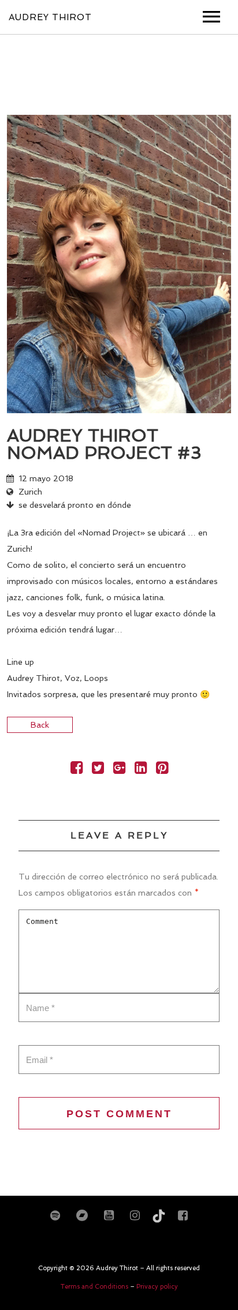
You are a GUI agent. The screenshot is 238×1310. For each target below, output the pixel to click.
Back (40, 724)
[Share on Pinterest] (162, 769)
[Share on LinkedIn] (140, 769)
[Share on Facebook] (76, 769)
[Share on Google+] (119, 769)
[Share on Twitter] (98, 769)
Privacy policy (157, 1286)
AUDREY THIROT (50, 17)
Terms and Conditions (95, 1286)
